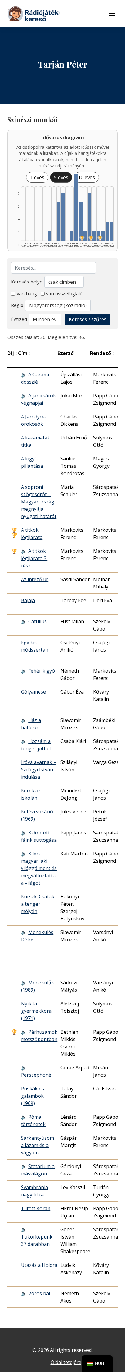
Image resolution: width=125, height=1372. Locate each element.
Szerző (67, 353)
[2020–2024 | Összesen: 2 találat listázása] (107, 231)
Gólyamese (33, 691)
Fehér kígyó (41, 670)
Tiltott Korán (35, 1208)
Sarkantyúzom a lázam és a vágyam (37, 1145)
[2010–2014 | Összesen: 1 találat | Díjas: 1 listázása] (98, 236)
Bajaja (28, 600)
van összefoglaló (64, 293)
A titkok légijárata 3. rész (34, 558)
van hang (27, 293)
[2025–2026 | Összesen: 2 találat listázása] (111, 231)
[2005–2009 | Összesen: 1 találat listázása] (94, 236)
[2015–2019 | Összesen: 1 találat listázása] (103, 236)
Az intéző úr (34, 579)
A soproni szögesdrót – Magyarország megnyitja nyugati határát (38, 502)
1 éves (37, 177)
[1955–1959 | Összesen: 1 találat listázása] (50, 236)
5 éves (61, 177)
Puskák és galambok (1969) (32, 1096)
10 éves (86, 177)
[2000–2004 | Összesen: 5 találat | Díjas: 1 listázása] (89, 217)
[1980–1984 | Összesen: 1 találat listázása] (72, 236)
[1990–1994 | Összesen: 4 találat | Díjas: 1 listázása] (81, 221)
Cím (24, 353)
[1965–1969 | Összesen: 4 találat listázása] (58, 221)
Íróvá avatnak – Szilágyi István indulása (38, 769)
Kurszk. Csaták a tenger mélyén (37, 904)
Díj (12, 353)
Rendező (102, 353)
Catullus (37, 621)
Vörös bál (39, 1293)
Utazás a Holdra (39, 1265)
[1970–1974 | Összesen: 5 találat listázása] (63, 217)
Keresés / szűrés (87, 319)
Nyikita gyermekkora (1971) (36, 1011)
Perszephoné (36, 1075)
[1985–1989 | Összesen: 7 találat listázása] (76, 207)
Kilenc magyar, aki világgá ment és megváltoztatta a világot (39, 868)
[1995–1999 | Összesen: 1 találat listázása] (85, 236)
